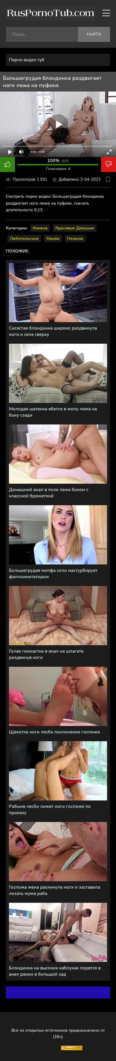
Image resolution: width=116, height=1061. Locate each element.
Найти (94, 34)
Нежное (75, 238)
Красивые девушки (74, 228)
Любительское (24, 238)
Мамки (52, 238)
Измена (40, 228)
